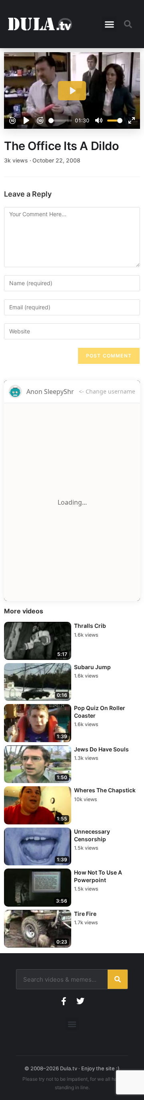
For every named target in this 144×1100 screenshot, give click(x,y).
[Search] (118, 979)
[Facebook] (64, 1001)
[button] (109, 24)
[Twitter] (80, 1001)
